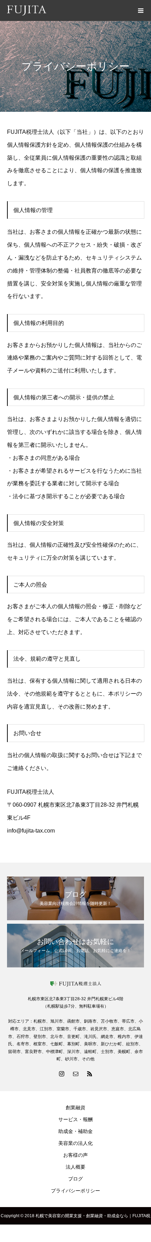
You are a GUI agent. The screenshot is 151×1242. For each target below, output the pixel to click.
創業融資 (75, 1107)
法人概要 (75, 1167)
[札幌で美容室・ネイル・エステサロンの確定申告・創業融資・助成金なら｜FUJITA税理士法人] (68, 11)
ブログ (75, 1179)
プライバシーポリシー (75, 1190)
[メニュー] (140, 10)
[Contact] (75, 1073)
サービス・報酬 (75, 1119)
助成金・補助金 (75, 1131)
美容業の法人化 (75, 1143)
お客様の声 (75, 1155)
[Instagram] (61, 1073)
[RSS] (89, 1073)
